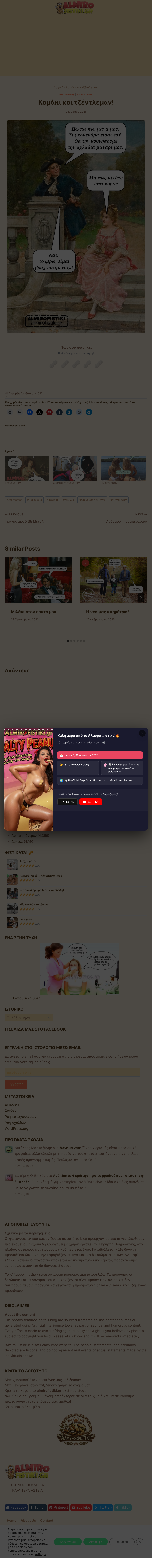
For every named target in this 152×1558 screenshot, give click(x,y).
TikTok (70, 802)
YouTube (92, 802)
